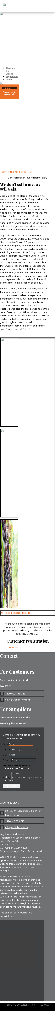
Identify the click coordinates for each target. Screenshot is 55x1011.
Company (7, 749)
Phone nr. (7, 760)
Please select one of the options (16, 765)
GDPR (34, 1004)
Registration (10, 647)
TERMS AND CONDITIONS (17, 1004)
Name (5, 743)
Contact (10, 79)
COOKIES (45, 1004)
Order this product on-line (17, 171)
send (11, 785)
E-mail (5, 754)
